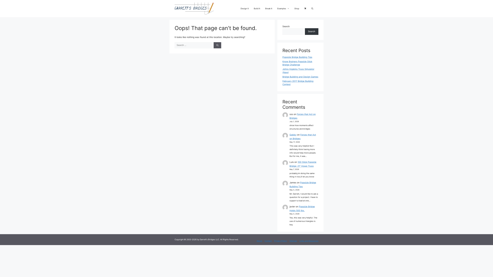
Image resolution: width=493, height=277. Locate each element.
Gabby (293, 134)
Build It (257, 8)
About (259, 241)
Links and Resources (309, 241)
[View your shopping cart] (305, 8)
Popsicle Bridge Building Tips (297, 57)
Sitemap (293, 241)
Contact (268, 241)
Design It (245, 8)
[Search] (217, 45)
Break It (268, 8)
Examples (281, 8)
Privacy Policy (280, 241)
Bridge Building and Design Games (300, 77)
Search (286, 26)
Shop (296, 8)
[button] (312, 8)
